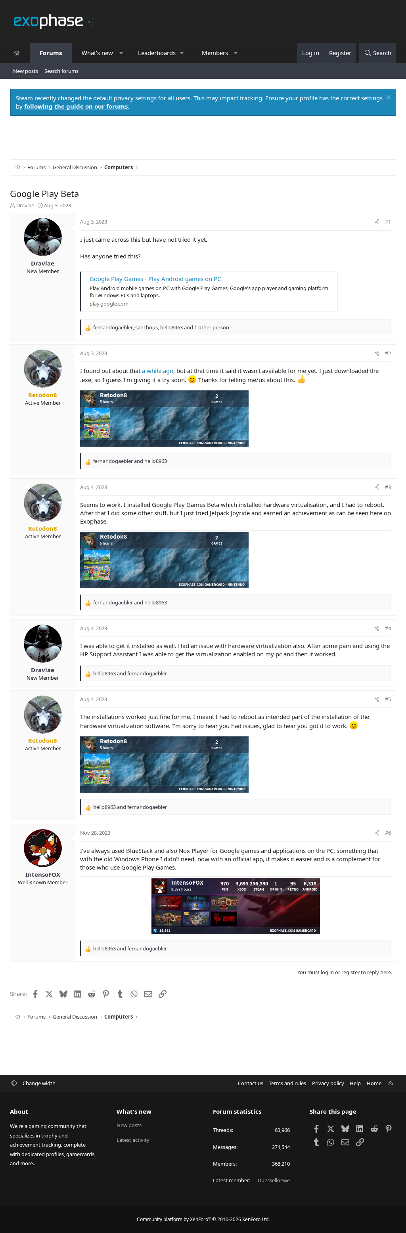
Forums (51, 53)
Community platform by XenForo (203, 1219)
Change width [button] (39, 1083)
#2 (388, 353)
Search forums (61, 71)
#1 (388, 221)
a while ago (157, 371)
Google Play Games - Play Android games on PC (155, 279)
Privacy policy (328, 1083)
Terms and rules (287, 1083)
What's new (97, 53)
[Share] (377, 221)
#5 (388, 699)
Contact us (250, 1083)
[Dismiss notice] (387, 98)
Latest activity (133, 1139)
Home (374, 1083)
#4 (388, 628)
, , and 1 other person (161, 327)
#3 (388, 487)
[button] (121, 53)
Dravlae (25, 205)
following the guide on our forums (76, 106)
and (130, 461)
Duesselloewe (274, 1180)
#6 (388, 832)
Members (215, 53)
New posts (25, 71)
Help (355, 1083)
